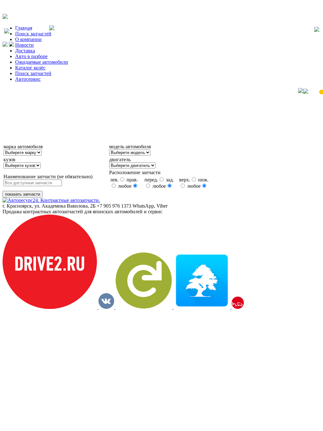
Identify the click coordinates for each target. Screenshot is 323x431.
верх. (184, 179)
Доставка (25, 50)
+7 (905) (29, 31)
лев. (114, 179)
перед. (151, 179)
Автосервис (28, 79)
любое (125, 186)
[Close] (316, 30)
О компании (28, 39)
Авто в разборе (31, 56)
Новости (24, 45)
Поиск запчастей (33, 73)
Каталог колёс (30, 67)
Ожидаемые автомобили (41, 62)
